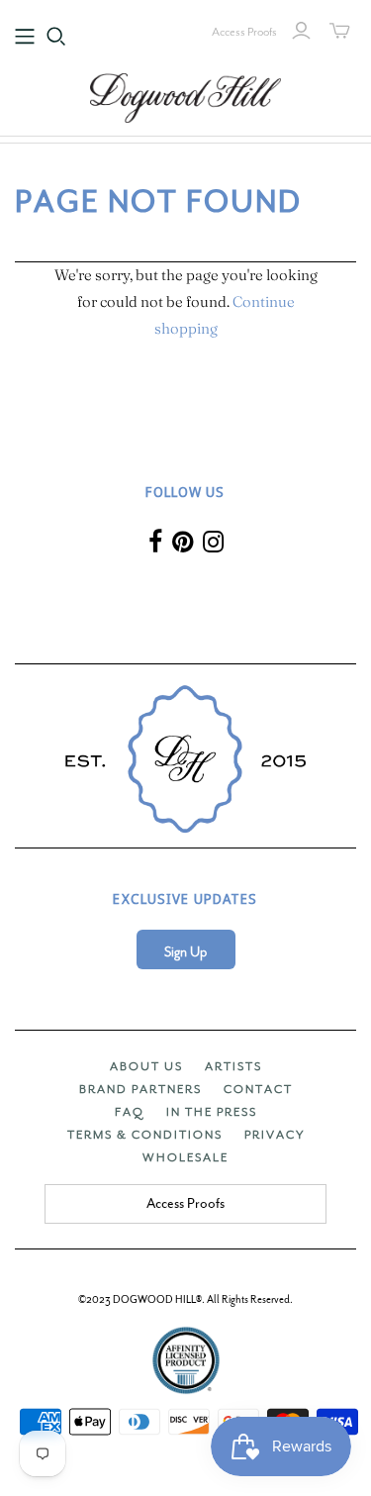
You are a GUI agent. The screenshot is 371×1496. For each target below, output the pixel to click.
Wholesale (185, 1157)
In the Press (211, 1112)
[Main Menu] (25, 37)
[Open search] (56, 37)
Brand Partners (140, 1089)
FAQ (129, 1112)
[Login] (301, 31)
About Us (146, 1066)
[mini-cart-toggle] (340, 31)
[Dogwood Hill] (186, 95)
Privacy (274, 1135)
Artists (233, 1066)
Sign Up (185, 952)
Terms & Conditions (145, 1135)
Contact (258, 1089)
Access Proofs (244, 32)
